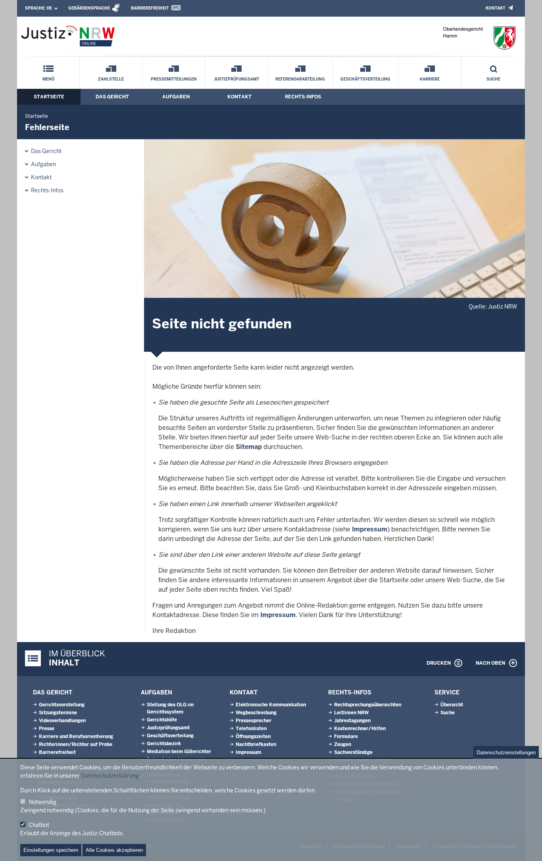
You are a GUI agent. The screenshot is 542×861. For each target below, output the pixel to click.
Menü (48, 79)
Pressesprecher (253, 720)
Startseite (49, 97)
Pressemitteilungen (174, 79)
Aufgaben (176, 97)
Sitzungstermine (58, 713)
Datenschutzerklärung (110, 775)
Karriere (430, 79)
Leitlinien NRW (351, 713)
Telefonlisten (251, 728)
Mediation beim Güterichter (179, 751)
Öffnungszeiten (253, 736)
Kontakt (495, 8)
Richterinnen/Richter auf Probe (75, 744)
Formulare (346, 736)
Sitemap (249, 447)
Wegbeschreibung (256, 713)
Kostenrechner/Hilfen (360, 728)
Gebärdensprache (89, 8)
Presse (46, 728)
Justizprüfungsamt (236, 79)
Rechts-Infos (303, 97)
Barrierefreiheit (150, 8)
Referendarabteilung (300, 79)
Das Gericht (112, 97)
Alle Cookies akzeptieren (114, 850)
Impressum (369, 529)
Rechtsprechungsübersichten (367, 705)
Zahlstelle (111, 79)
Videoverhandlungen (62, 720)
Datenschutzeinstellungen (506, 753)
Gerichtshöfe (162, 720)
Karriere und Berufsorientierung (76, 736)
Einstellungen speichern (50, 850)
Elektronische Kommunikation (271, 705)
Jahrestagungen (352, 720)
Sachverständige (353, 752)
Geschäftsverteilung (365, 79)
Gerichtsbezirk (164, 743)
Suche (493, 79)
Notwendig (42, 801)
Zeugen (342, 744)
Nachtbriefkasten (256, 744)
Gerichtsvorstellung (62, 705)
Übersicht (451, 705)
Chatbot (39, 824)
